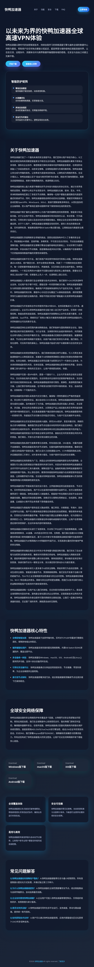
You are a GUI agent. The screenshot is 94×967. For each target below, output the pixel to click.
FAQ (63, 9)
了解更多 (61, 961)
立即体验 (83, 9)
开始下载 (13, 64)
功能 (43, 9)
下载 (57, 9)
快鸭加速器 (39, 961)
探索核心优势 (31, 64)
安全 (50, 9)
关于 (36, 9)
